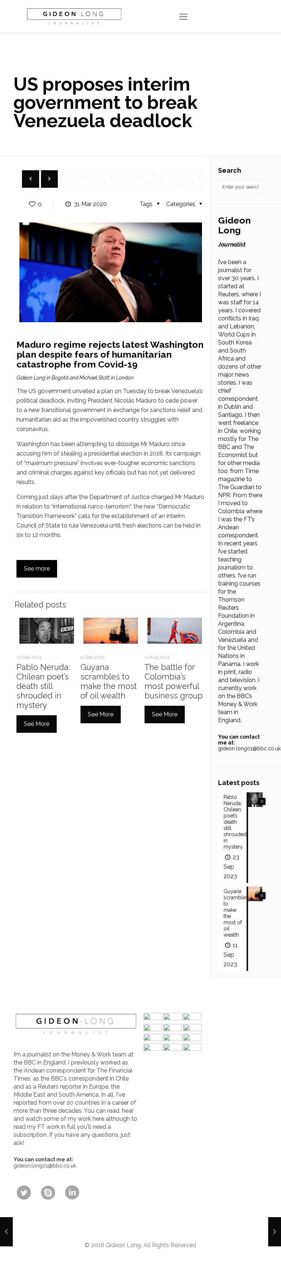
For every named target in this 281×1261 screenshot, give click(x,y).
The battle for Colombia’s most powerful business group (174, 681)
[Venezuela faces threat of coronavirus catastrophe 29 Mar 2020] (6, 1231)
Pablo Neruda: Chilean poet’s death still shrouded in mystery (43, 686)
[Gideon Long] (73, 16)
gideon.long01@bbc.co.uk (249, 748)
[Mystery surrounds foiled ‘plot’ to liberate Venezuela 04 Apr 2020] (274, 1231)
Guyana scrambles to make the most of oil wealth (108, 681)
